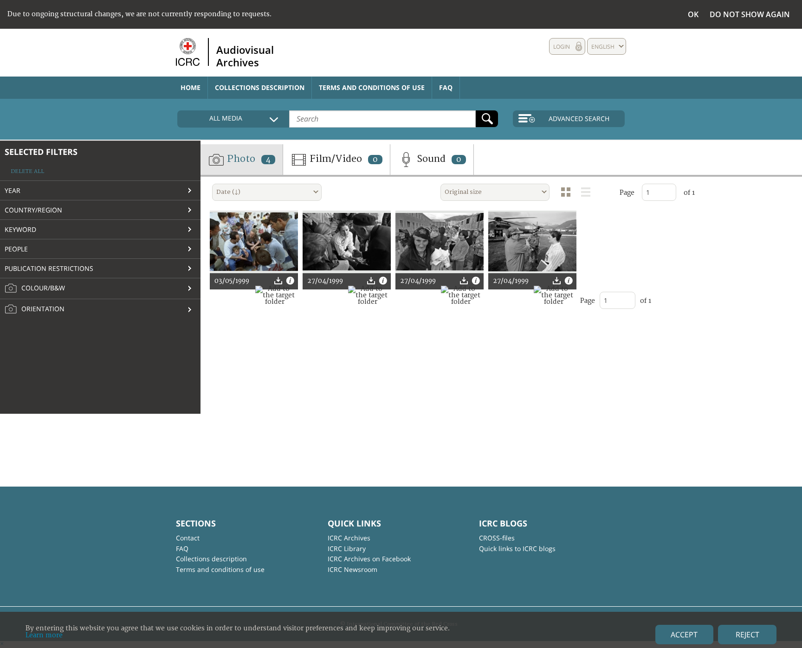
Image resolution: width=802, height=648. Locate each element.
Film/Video (342, 159)
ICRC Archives (349, 537)
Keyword (20, 229)
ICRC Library (347, 548)
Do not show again (750, 14)
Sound (437, 159)
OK (693, 14)
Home (190, 87)
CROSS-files (497, 537)
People (16, 248)
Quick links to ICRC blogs (517, 548)
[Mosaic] (565, 192)
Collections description (259, 87)
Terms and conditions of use (372, 87)
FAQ (446, 87)
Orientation (42, 308)
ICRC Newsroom (352, 569)
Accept (684, 634)
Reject (747, 634)
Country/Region (33, 209)
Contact (188, 537)
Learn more (44, 635)
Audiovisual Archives (245, 56)
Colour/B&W (42, 287)
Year (12, 190)
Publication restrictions (49, 268)
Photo (248, 159)
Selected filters (41, 151)
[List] (585, 192)
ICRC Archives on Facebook (369, 558)
